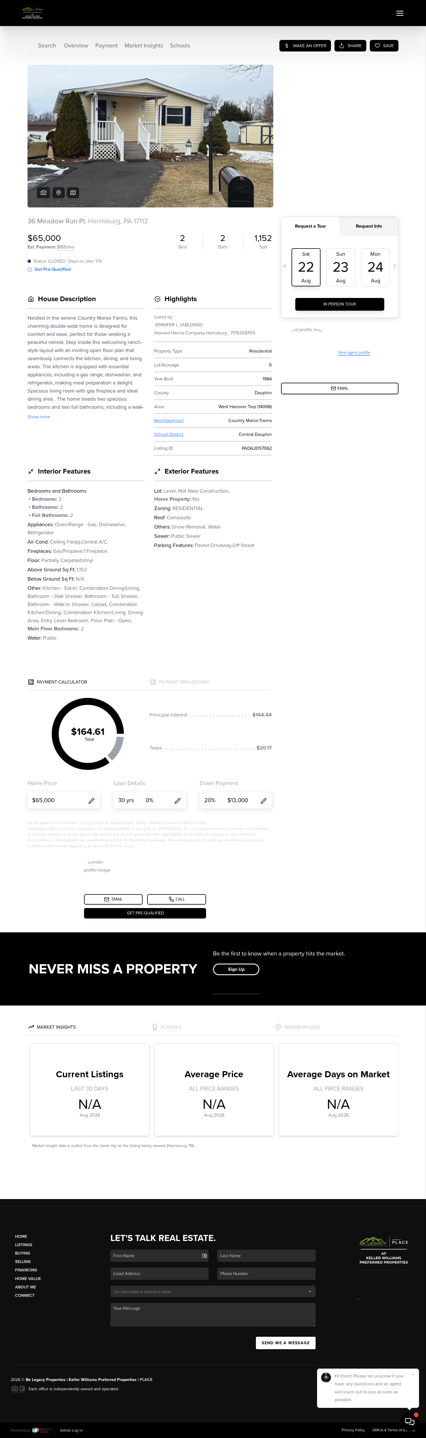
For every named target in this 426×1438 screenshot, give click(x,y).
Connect (24, 1295)
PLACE (146, 1379)
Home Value (28, 1278)
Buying (22, 1253)
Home (21, 1236)
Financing (26, 1270)
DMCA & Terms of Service (393, 1430)
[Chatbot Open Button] (409, 1422)
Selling (23, 1261)
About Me (25, 1287)
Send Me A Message (286, 1343)
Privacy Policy (353, 1430)
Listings (23, 1244)
